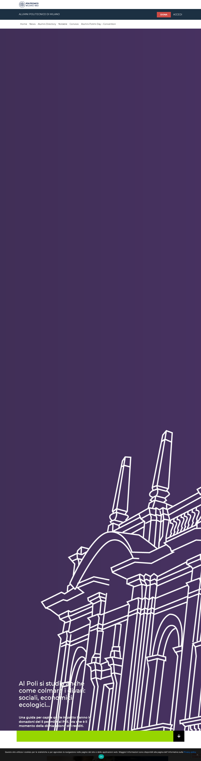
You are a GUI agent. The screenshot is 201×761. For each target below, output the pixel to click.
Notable (62, 24)
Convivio (74, 24)
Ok (101, 756)
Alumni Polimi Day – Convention (98, 24)
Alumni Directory (47, 24)
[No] (197, 754)
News (32, 24)
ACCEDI (177, 14)
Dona (163, 14)
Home (23, 24)
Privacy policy (190, 752)
